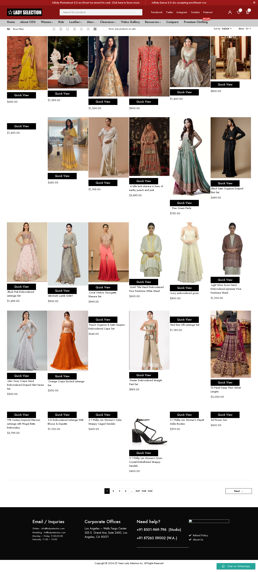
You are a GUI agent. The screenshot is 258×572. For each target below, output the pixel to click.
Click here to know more (125, 2)
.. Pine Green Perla (180, 208)
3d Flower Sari (219, 420)
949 (150, 491)
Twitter (169, 12)
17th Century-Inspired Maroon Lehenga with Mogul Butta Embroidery (23, 424)
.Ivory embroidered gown (184, 293)
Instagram (182, 12)
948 (144, 491)
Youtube (195, 12)
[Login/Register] (229, 12)
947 (138, 491)
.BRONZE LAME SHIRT (60, 296)
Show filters (18, 29)
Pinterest (207, 12)
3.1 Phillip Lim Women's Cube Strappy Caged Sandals (105, 422)
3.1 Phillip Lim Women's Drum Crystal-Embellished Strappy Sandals (145, 462)
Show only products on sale (122, 28)
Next (237, 491)
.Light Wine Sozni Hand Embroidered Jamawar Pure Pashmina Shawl (226, 289)
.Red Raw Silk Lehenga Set (184, 325)
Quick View (21, 95)
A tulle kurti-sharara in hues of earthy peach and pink (146, 188)
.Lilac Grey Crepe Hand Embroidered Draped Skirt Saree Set (25, 385)
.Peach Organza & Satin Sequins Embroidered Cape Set (106, 327)
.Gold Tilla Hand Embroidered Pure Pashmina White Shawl (146, 289)
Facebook (156, 12)
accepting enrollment (189, 2)
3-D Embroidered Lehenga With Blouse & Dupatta (66, 422)
